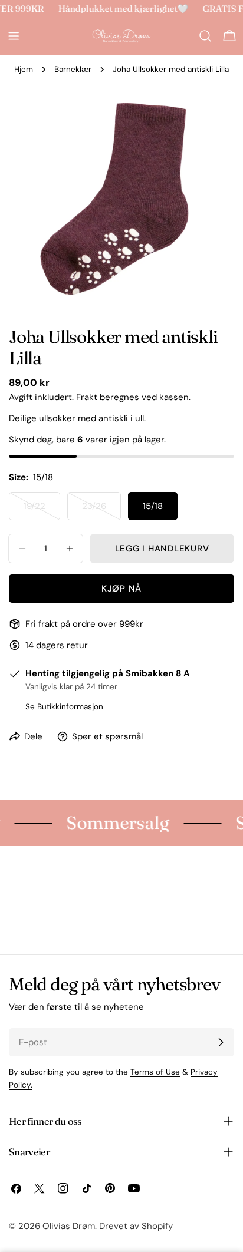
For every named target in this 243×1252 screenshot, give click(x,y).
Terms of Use (155, 1072)
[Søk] (205, 36)
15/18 (153, 506)
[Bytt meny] (13, 36)
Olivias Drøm (68, 1226)
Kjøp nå (121, 588)
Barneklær (72, 69)
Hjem (23, 69)
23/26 (101, 510)
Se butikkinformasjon (64, 707)
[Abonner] (220, 1042)
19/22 (42, 510)
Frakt (86, 397)
